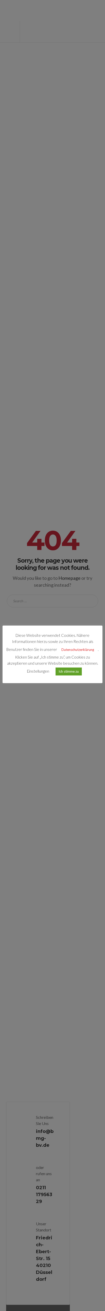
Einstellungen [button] (38, 671)
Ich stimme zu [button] (69, 671)
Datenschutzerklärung (77, 650)
